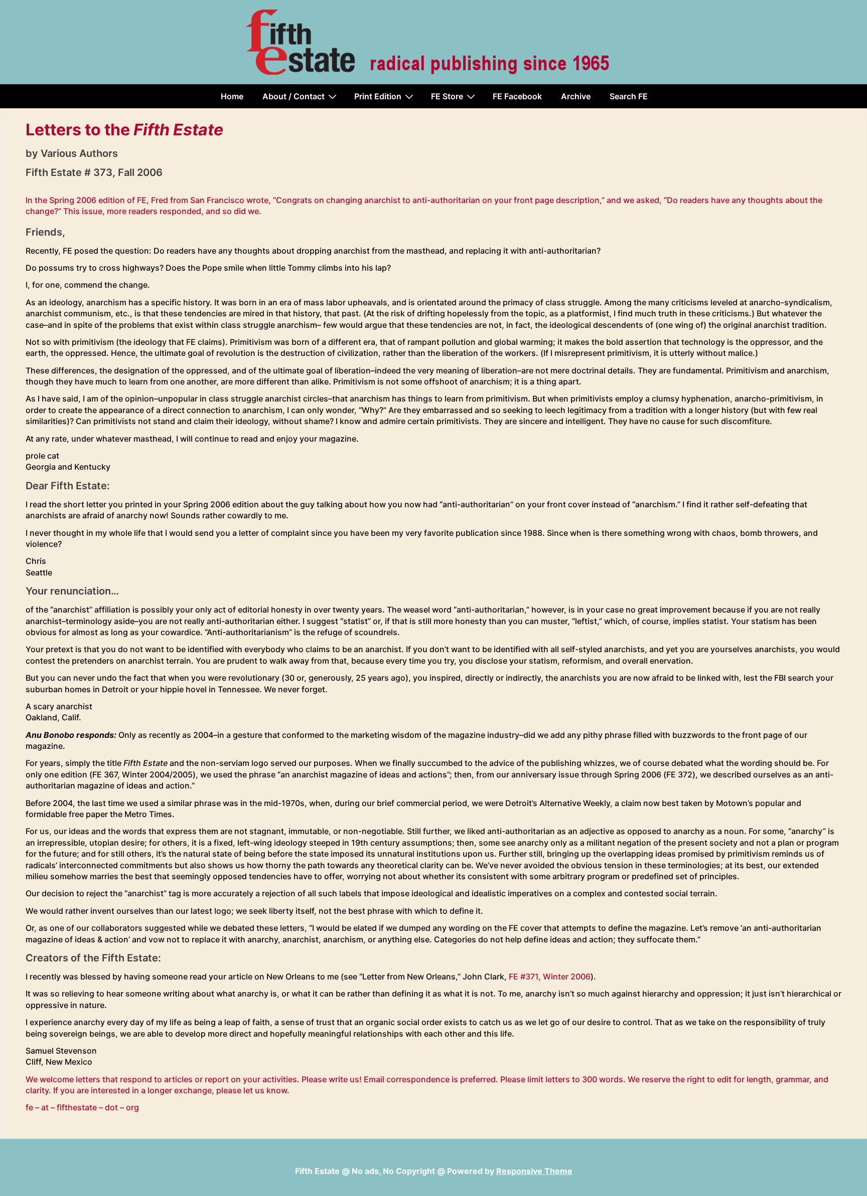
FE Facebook (517, 96)
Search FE (629, 96)
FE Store (447, 96)
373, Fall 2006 (128, 172)
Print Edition (377, 96)
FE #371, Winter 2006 (550, 976)
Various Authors (79, 153)
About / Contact (293, 96)
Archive (576, 96)
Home (232, 96)
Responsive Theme (534, 1171)
